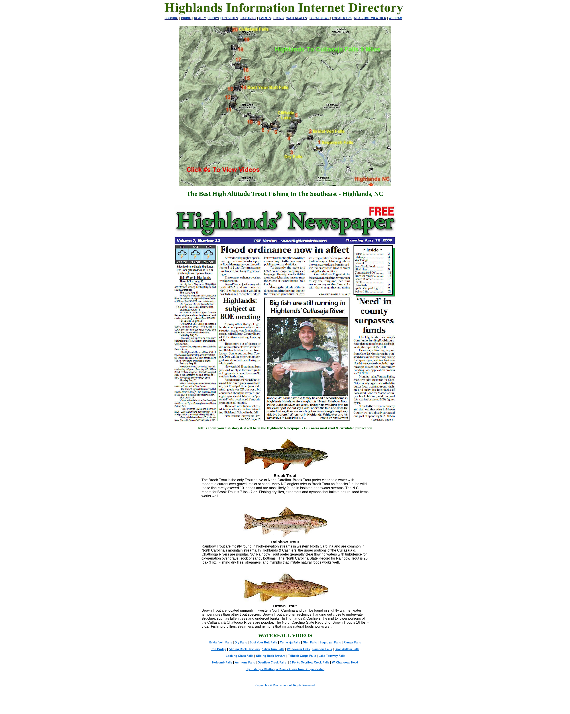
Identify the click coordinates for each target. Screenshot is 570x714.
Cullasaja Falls (290, 642)
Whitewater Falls (298, 649)
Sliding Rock (265, 655)
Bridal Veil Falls (220, 642)
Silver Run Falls (273, 649)
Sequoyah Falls (330, 642)
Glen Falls (310, 642)
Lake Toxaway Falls (332, 655)
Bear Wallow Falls (347, 649)
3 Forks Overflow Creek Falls (309, 662)
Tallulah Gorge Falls (302, 655)
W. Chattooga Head (345, 662)
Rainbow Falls (322, 649)
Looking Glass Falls (239, 655)
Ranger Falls (352, 642)
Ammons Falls (245, 662)
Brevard (279, 655)
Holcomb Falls (222, 662)
